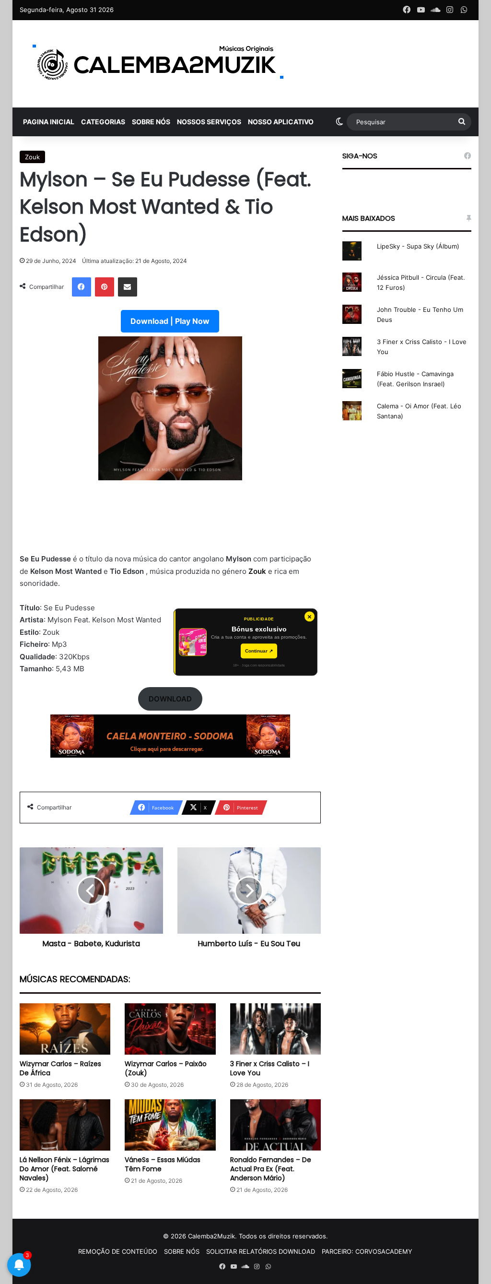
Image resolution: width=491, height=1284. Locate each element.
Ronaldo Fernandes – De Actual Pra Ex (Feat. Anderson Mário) (270, 1169)
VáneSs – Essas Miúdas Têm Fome (162, 1164)
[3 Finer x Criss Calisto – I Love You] (275, 1029)
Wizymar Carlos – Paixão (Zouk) (166, 1068)
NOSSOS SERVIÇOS (209, 122)
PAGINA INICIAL (48, 122)
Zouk (32, 157)
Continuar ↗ (259, 651)
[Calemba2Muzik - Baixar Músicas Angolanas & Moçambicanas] (159, 63)
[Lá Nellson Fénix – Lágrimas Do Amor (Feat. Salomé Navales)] (65, 1125)
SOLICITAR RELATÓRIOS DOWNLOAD (260, 1251)
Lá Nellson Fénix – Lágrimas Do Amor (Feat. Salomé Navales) (64, 1169)
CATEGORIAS (103, 122)
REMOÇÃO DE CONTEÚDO (117, 1251)
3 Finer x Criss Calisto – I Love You (269, 1068)
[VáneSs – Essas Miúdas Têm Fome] (170, 1125)
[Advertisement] (170, 522)
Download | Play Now (170, 321)
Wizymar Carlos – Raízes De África (60, 1068)
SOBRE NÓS (151, 122)
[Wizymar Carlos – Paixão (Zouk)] (170, 1029)
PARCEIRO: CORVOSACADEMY (367, 1251)
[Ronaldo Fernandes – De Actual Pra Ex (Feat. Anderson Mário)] (275, 1125)
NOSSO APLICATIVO (281, 122)
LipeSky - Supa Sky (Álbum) (418, 246)
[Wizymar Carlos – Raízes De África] (65, 1029)
